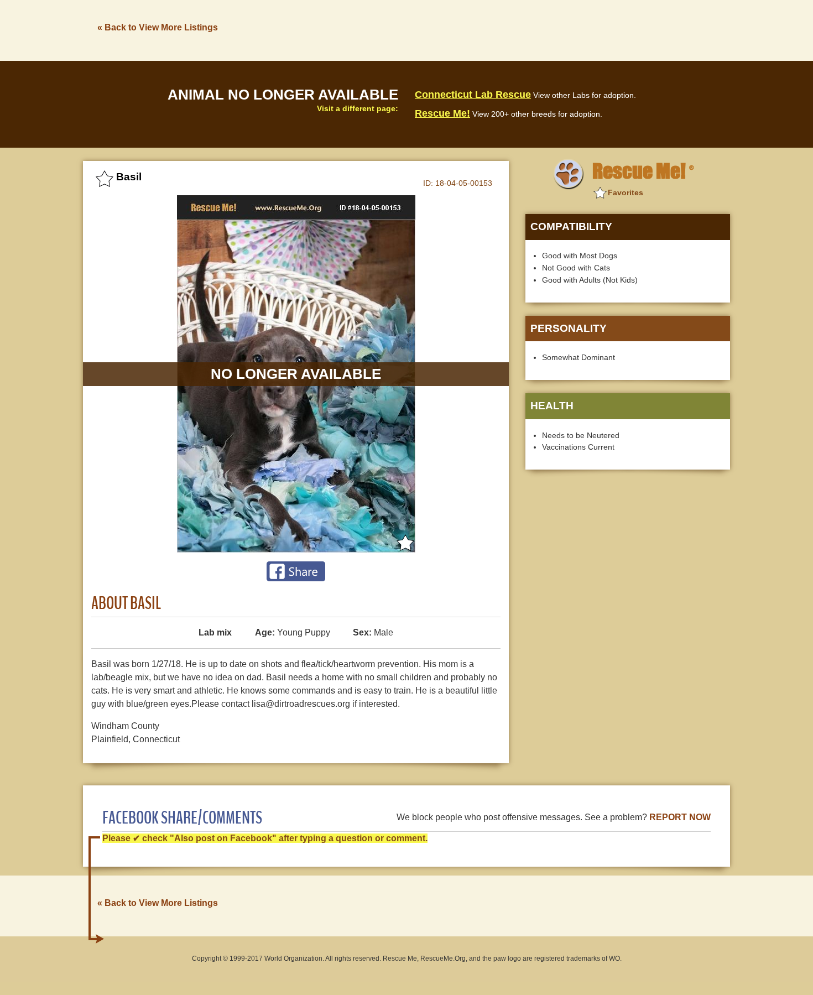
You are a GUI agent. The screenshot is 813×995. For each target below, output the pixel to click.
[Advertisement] (528, 29)
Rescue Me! (442, 113)
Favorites (625, 192)
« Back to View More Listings (157, 27)
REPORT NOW (680, 817)
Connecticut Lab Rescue (473, 94)
